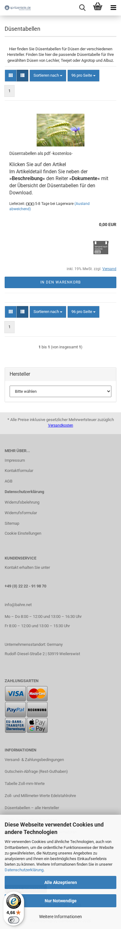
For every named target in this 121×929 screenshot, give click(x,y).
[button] (11, 76)
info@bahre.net (18, 604)
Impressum (15, 460)
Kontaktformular (19, 470)
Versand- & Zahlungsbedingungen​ (34, 759)
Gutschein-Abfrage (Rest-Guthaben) (36, 771)
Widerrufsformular (21, 512)
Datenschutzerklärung (24, 870)
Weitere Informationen (60, 916)
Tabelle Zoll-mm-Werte (25, 783)
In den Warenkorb (60, 282)
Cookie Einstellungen (23, 533)
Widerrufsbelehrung (22, 502)
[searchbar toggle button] (82, 8)
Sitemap (12, 523)
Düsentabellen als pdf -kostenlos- (41, 153)
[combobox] (47, 76)
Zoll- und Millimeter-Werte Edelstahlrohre (40, 795)
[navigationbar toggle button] (113, 8)
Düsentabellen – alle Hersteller (32, 807)
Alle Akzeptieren (60, 882)
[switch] (13, 920)
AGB (8, 481)
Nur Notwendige (61, 900)
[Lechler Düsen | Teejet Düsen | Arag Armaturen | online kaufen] (15, 8)
